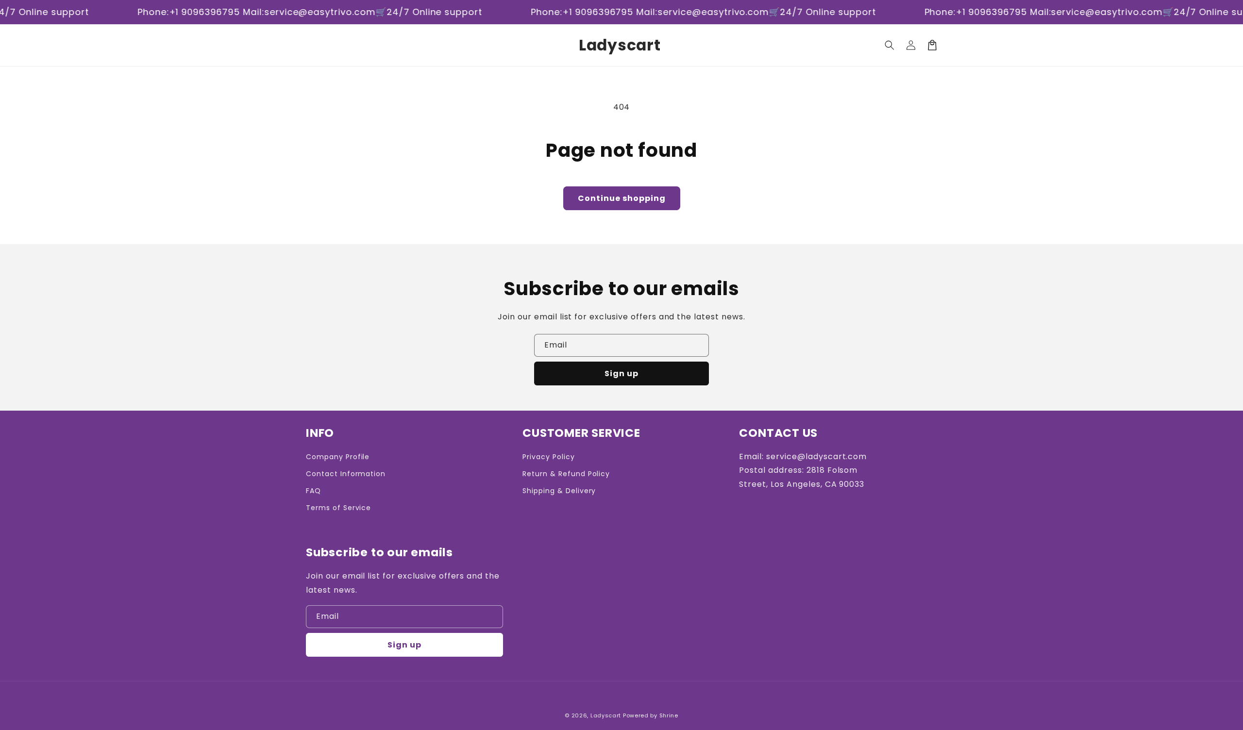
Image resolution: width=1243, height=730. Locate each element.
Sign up (621, 373)
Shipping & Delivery (559, 491)
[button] (889, 45)
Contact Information (346, 474)
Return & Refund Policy (566, 474)
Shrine (668, 715)
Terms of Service (338, 508)
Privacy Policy (548, 457)
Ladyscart (605, 715)
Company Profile (338, 457)
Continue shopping (622, 198)
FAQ (313, 491)
